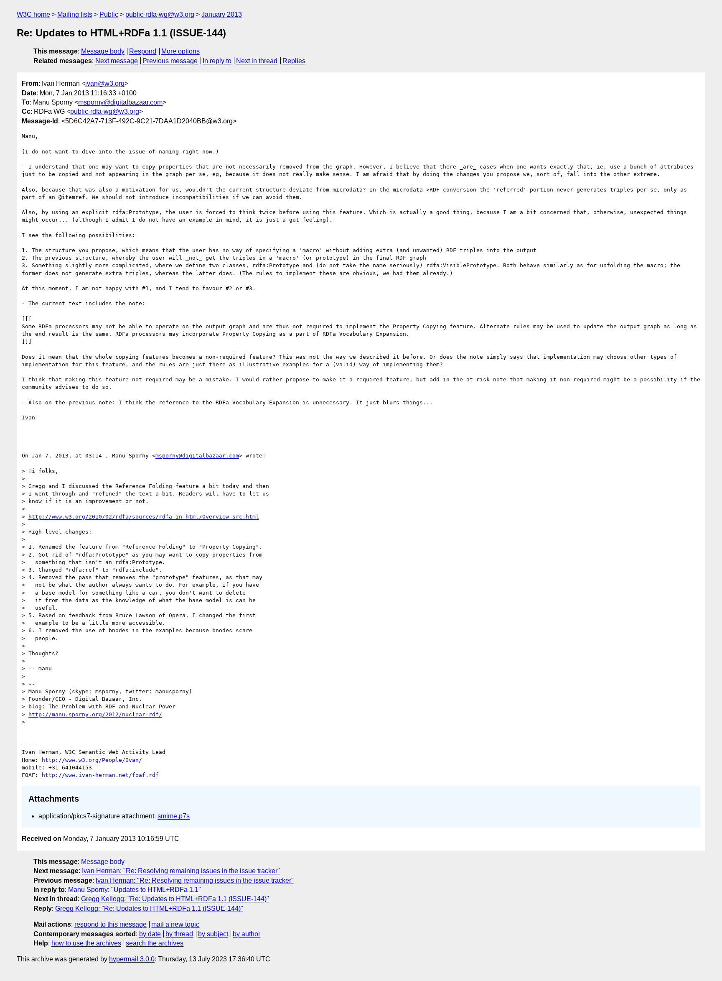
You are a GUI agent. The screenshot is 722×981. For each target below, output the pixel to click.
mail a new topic (175, 924)
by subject (213, 934)
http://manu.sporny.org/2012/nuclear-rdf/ (95, 714)
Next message (116, 60)
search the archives (154, 943)
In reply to (217, 60)
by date (150, 934)
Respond (142, 51)
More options (180, 51)
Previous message (170, 60)
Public (108, 14)
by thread (179, 934)
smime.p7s (174, 816)
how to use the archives (86, 943)
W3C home (33, 14)
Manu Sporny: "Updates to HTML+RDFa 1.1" (134, 889)
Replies (293, 60)
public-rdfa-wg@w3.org (159, 14)
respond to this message (110, 924)
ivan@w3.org (105, 83)
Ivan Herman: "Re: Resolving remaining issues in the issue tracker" (181, 870)
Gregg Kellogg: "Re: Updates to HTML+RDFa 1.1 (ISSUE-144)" (175, 898)
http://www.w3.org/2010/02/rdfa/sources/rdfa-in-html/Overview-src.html (143, 516)
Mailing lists (74, 14)
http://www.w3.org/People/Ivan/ (92, 760)
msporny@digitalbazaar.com (120, 102)
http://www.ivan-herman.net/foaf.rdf (100, 775)
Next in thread (256, 60)
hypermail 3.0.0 (132, 959)
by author (246, 934)
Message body (103, 51)
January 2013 (221, 14)
